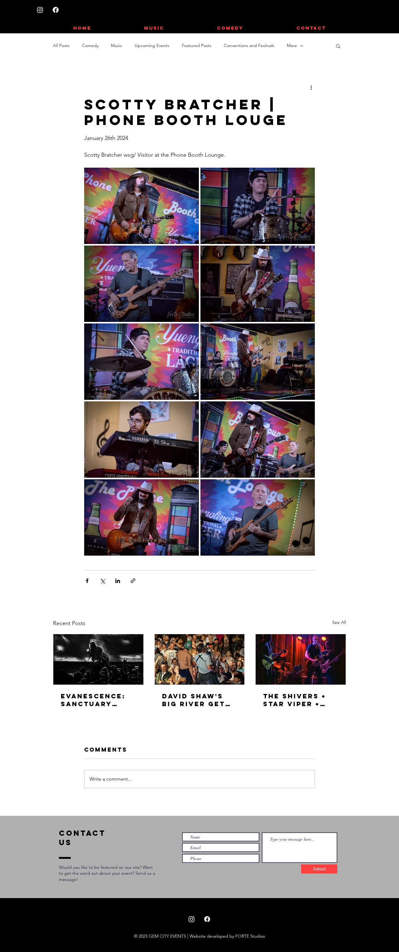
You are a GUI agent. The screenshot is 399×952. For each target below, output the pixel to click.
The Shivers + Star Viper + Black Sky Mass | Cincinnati (299, 700)
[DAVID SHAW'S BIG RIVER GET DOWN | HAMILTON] (200, 659)
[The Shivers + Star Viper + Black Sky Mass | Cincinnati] (301, 659)
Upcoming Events (152, 45)
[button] (338, 45)
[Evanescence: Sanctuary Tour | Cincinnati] (98, 659)
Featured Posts (196, 45)
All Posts (61, 45)
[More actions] (311, 87)
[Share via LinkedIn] (118, 581)
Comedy (90, 45)
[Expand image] (141, 206)
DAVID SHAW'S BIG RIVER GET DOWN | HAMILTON (193, 700)
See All (339, 622)
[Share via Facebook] (87, 581)
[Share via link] (133, 581)
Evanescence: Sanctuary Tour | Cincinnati (93, 700)
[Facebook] (56, 10)
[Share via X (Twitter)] (102, 581)
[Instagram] (40, 10)
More (292, 45)
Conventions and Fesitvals (249, 45)
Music (116, 45)
